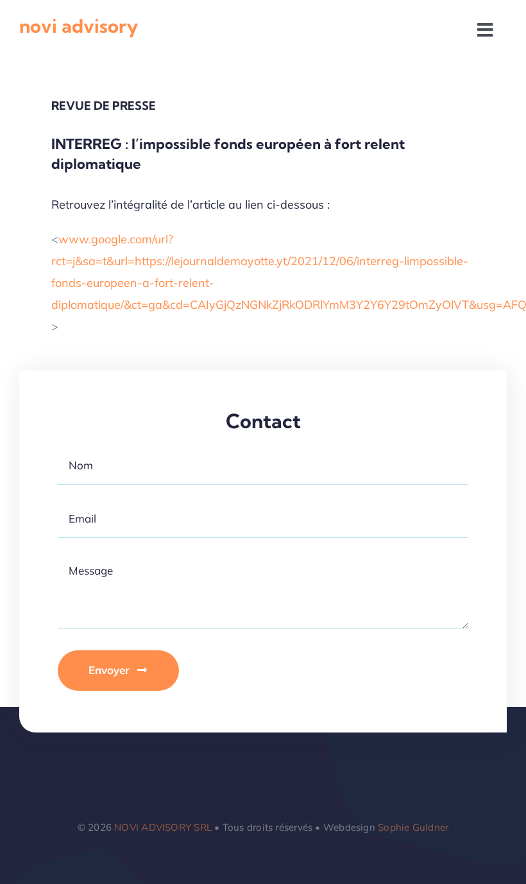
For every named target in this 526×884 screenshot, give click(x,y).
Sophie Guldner (413, 827)
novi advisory (78, 25)
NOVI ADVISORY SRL (163, 827)
